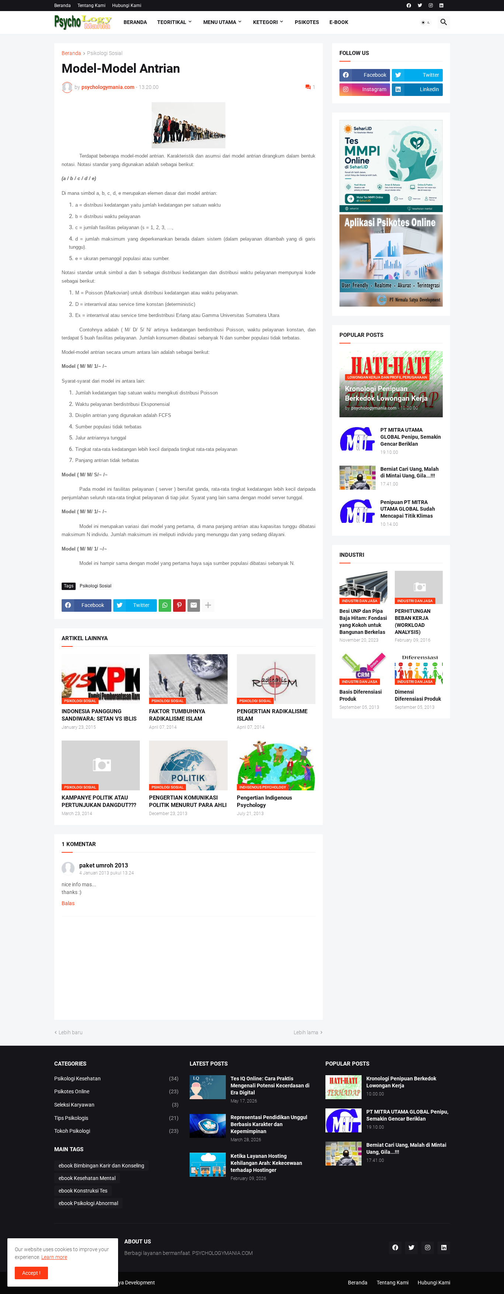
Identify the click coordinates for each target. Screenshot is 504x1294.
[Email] (193, 605)
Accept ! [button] (31, 1273)
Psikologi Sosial (104, 53)
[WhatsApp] (165, 605)
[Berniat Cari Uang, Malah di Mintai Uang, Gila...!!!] (357, 478)
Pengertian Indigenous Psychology (264, 801)
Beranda (62, 5)
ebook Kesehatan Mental (87, 1178)
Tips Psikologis (116, 1118)
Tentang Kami (91, 5)
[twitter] (420, 5)
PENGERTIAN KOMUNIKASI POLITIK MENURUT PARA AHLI (188, 801)
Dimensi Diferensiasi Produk (418, 695)
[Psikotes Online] (391, 210)
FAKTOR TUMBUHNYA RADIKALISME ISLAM (177, 715)
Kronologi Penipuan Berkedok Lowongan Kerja (401, 1082)
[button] (426, 22)
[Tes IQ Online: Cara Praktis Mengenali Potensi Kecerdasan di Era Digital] (208, 1087)
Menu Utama (219, 22)
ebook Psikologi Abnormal (88, 1203)
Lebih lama (306, 1032)
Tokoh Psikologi (116, 1131)
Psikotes (307, 22)
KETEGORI (265, 22)
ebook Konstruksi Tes (83, 1191)
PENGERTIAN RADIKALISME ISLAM (272, 715)
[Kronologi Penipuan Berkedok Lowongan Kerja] (343, 1087)
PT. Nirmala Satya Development (119, 1283)
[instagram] (431, 5)
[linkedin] (441, 5)
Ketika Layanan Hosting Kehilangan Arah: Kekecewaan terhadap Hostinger (266, 1163)
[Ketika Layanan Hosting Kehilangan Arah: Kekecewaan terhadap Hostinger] (208, 1165)
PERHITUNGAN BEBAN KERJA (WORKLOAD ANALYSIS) (413, 621)
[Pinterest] (179, 605)
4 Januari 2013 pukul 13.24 (106, 873)
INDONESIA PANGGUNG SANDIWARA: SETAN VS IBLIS (99, 715)
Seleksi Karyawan (116, 1105)
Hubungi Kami (126, 5)
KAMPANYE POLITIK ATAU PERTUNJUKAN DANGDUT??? (99, 801)
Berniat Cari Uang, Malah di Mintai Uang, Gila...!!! (409, 472)
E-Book (338, 22)
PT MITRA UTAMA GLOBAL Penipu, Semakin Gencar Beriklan (410, 437)
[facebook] (409, 5)
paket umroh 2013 (103, 865)
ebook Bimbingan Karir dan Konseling (101, 1166)
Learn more (54, 1257)
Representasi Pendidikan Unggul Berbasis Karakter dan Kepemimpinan (269, 1124)
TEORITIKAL (171, 22)
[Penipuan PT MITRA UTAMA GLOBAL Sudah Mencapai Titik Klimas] (357, 511)
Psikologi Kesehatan (116, 1078)
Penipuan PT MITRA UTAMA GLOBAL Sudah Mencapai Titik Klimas (407, 509)
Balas (68, 903)
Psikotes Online (116, 1091)
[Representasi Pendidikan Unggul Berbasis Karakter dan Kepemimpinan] (208, 1126)
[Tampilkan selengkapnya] (208, 605)
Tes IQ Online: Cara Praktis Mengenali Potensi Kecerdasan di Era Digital (270, 1085)
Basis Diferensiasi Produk (360, 695)
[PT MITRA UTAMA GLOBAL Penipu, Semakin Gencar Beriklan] (357, 439)
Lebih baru (71, 1032)
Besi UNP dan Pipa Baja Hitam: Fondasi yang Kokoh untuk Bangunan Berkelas (363, 621)
